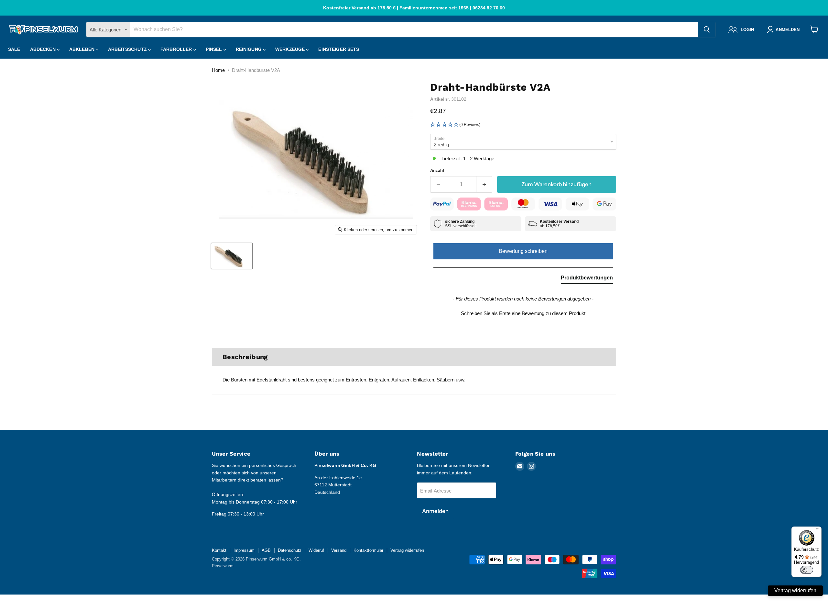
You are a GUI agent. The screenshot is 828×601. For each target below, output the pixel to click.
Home (218, 70)
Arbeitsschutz (128, 49)
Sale (14, 49)
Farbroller (176, 49)
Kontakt (219, 550)
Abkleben (82, 49)
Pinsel (214, 49)
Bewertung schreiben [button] (523, 251)
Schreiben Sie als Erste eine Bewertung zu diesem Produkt (523, 313)
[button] (523, 125)
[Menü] (818, 530)
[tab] (587, 279)
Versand (338, 550)
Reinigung (249, 49)
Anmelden (435, 511)
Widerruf (316, 550)
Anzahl (437, 170)
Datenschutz (289, 550)
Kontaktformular (368, 550)
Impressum (244, 550)
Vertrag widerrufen (407, 550)
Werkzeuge (290, 49)
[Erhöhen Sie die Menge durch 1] (484, 184)
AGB (266, 550)
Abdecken (43, 49)
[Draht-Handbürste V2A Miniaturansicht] (231, 256)
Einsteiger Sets (338, 49)
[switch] (806, 570)
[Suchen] (706, 29)
